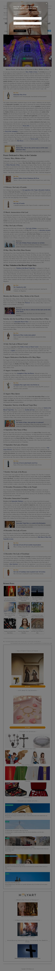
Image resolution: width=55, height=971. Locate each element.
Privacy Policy (33, 26)
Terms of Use (26, 26)
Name (14, 16)
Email (14, 21)
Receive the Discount (19, 30)
